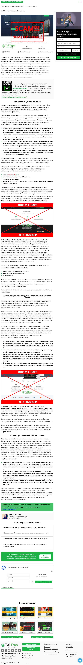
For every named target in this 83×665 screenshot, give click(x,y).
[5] (46, 577)
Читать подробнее (45, 556)
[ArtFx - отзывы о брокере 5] (27, 220)
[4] (44, 577)
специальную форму (20, 88)
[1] (37, 577)
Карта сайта (69, 647)
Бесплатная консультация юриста (12, 1)
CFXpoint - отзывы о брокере (13, 637)
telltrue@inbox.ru (14, 653)
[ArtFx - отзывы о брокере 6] (27, 387)
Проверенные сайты (50, 644)
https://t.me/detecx (9, 509)
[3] (42, 577)
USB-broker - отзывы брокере (41, 637)
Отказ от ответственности (71, 651)
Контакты (68, 644)
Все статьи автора (14, 518)
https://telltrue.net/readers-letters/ (14, 97)
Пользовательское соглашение (71, 655)
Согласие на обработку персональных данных (51, 653)
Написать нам (31, 644)
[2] (39, 577)
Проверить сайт (31, 649)
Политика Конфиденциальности (51, 648)
